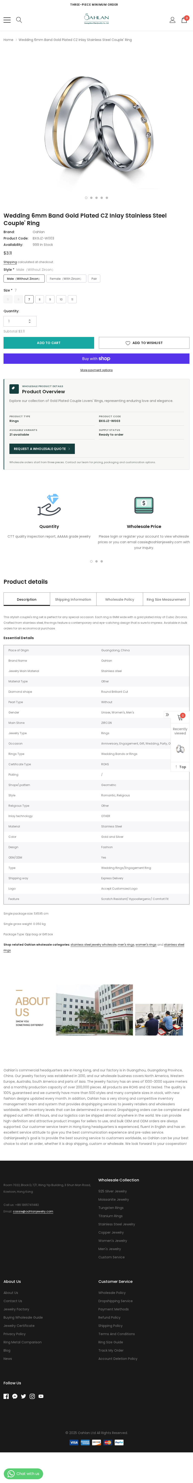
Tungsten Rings (111, 1207)
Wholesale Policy (112, 1292)
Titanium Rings (110, 1216)
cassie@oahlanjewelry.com (33, 1211)
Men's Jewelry (109, 1249)
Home (8, 39)
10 (61, 299)
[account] (173, 19)
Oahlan (39, 232)
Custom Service (111, 1257)
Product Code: (16, 238)
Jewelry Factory (16, 1309)
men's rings (126, 945)
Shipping (10, 262)
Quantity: (11, 311)
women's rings (146, 945)
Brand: (9, 232)
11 (72, 299)
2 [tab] (91, 198)
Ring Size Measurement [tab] (166, 599)
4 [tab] (102, 198)
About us (11, 1292)
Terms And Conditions (116, 1334)
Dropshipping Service (115, 1301)
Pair (94, 279)
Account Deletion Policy (117, 1358)
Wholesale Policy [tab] (119, 599)
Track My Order (111, 1350)
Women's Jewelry (112, 1240)
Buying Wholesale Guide (23, 1317)
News (8, 1358)
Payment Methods (113, 1309)
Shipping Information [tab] (73, 599)
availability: (13, 244)
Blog (7, 1350)
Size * (10, 290)
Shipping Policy (110, 1325)
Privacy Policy (15, 1334)
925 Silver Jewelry (112, 1191)
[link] (8, 1396)
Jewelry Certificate (19, 1325)
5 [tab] (107, 198)
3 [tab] (96, 198)
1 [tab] (86, 198)
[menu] (7, 20)
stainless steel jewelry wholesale (94, 945)
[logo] (97, 20)
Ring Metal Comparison (23, 1342)
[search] (19, 19)
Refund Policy (109, 1317)
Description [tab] (26, 599)
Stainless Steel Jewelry (116, 1224)
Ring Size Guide (110, 1342)
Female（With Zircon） (66, 279)
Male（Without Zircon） (24, 279)
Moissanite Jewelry (113, 1199)
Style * (29, 269)
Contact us (13, 1301)
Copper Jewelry (111, 1232)
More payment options (96, 370)
